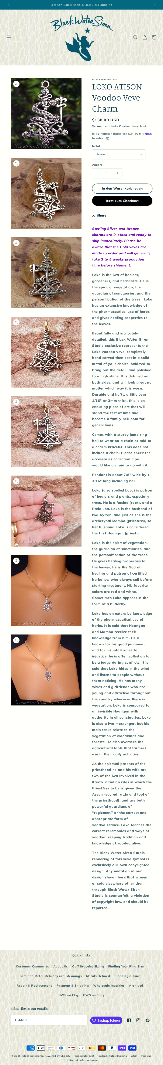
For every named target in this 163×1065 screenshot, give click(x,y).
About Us (60, 966)
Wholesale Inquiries (109, 985)
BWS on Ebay (94, 995)
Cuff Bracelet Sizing (88, 966)
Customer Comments (32, 966)
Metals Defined (98, 976)
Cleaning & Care (127, 976)
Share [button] (101, 215)
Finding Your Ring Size (126, 966)
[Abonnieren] (82, 1020)
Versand (98, 126)
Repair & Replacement (34, 985)
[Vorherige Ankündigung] (8, 4)
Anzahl (97, 164)
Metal (96, 146)
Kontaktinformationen (83, 1060)
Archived (136, 985)
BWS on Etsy (69, 995)
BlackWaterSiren (33, 1055)
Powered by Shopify (57, 1055)
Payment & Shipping (72, 985)
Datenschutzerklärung (112, 1055)
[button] (9, 37)
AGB (134, 1055)
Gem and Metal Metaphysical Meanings (51, 976)
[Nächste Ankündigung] (154, 4)
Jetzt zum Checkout (122, 201)
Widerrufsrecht (84, 1055)
